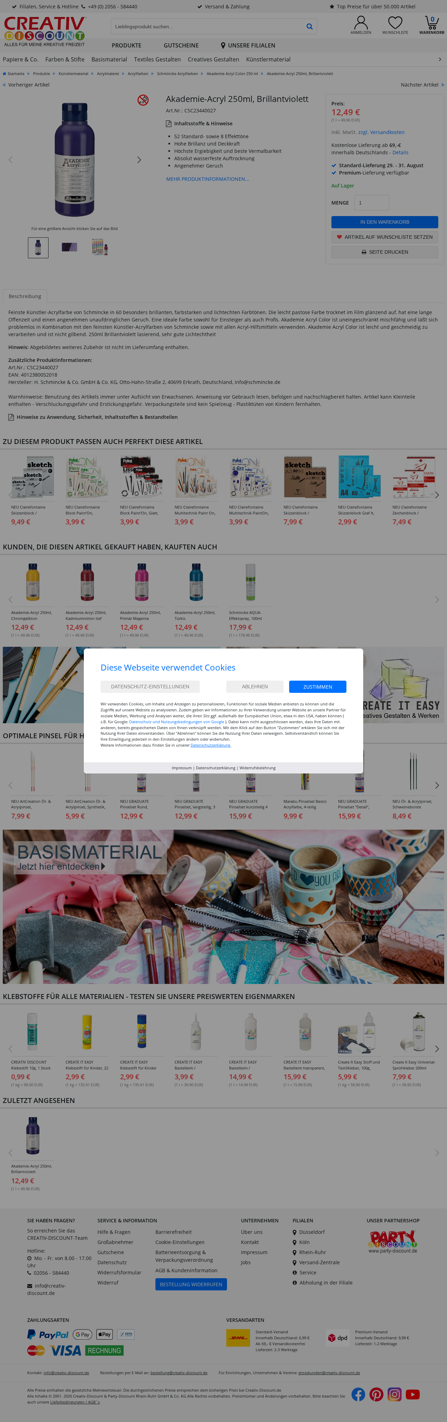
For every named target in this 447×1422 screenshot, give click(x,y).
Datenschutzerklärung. (211, 745)
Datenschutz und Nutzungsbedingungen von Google (176, 721)
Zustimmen (317, 686)
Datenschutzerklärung (215, 767)
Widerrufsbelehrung (258, 767)
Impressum (182, 767)
